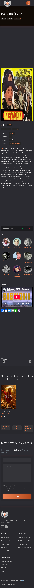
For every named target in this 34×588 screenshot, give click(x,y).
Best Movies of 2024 (24, 544)
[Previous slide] (4, 361)
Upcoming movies (6, 561)
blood (3, 176)
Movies (10, 19)
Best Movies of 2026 (24, 537)
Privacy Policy (12, 584)
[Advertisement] (17, 49)
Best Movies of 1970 (28, 428)
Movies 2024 (5, 551)
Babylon (6, 411)
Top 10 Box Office (6, 541)
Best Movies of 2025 (24, 541)
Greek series (15, 427)
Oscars (3, 571)
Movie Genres (5, 537)
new (23, 155)
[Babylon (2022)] (8, 397)
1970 (9, 125)
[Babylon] (17, 94)
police (3, 179)
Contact (3, 584)
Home (4, 19)
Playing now (4, 564)
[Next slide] (30, 361)
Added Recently (5, 568)
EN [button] (22, 3)
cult (2, 163)
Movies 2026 (5, 544)
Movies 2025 (5, 547)
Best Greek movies (5, 427)
